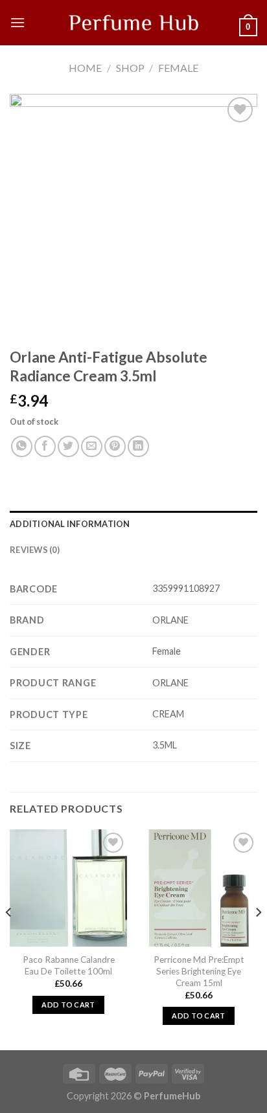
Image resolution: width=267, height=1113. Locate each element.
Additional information (70, 524)
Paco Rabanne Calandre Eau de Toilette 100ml (69, 965)
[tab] (133, 524)
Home (85, 68)
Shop (130, 68)
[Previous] (9, 938)
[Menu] (17, 22)
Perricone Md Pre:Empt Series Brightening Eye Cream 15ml (199, 970)
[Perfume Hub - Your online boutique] (133, 22)
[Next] (257, 938)
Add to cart (68, 1004)
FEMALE (178, 68)
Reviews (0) (35, 550)
